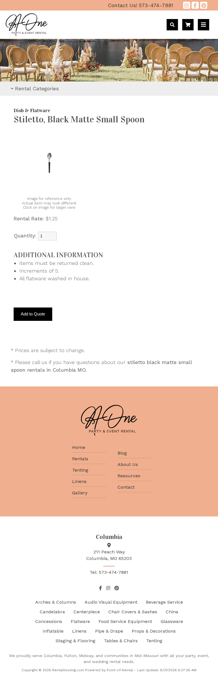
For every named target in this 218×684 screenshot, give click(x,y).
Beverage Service (164, 602)
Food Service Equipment (125, 621)
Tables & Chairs (121, 640)
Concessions (48, 621)
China (172, 611)
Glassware (172, 621)
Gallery (79, 492)
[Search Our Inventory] (172, 24)
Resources (129, 475)
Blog (122, 453)
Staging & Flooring (75, 640)
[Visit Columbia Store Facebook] (195, 5)
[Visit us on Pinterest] (203, 5)
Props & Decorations (154, 631)
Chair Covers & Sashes (132, 611)
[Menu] (203, 24)
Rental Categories (37, 88)
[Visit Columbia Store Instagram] (186, 5)
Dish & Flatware (32, 111)
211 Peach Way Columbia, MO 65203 (109, 555)
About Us (128, 464)
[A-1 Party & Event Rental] (26, 34)
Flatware (80, 621)
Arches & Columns (55, 602)
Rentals (80, 458)
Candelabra (52, 611)
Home (78, 447)
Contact (126, 487)
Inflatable (53, 631)
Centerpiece (87, 611)
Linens (79, 481)
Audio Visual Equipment (111, 602)
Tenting (80, 470)
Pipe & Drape (109, 631)
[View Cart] (188, 24)
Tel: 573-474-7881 (109, 572)
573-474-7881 (140, 5)
